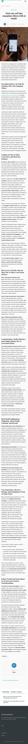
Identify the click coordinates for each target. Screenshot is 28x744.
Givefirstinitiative (7, 714)
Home (2, 725)
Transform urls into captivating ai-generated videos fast (13, 701)
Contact (3, 735)
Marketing (8, 6)
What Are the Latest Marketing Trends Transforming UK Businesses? (12, 697)
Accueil (2, 6)
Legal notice (4, 733)
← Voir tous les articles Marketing (9, 680)
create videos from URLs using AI (9, 95)
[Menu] (25, 1)
